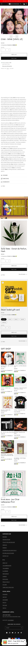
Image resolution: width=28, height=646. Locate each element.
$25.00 (9, 319)
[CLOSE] (25, 641)
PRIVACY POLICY (6, 582)
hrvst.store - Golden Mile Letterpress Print (5, 411)
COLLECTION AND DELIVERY (9, 542)
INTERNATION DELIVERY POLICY (9, 550)
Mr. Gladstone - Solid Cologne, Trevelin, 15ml (20, 459)
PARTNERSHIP (6, 573)
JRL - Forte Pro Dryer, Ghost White (7, 432)
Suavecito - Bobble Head (5, 387)
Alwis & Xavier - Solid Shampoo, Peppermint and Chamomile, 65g (7, 455)
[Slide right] (16, 36)
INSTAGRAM (5, 599)
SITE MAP (5, 584)
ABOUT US (5, 562)
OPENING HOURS (6, 539)
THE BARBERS (6, 568)
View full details (22, 274)
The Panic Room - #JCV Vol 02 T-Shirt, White (7, 366)
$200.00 (4, 322)
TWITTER (5, 597)
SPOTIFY (4, 602)
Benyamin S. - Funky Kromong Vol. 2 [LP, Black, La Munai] (20, 388)
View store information (7, 66)
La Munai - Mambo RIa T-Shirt (19, 410)
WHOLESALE (5, 579)
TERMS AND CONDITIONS (8, 587)
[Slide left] (11, 36)
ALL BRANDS (5, 571)
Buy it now (14, 58)
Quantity (2, 47)
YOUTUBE (5, 605)
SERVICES (5, 545)
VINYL (8, 68)
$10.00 (3, 319)
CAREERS (5, 576)
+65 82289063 (11, 620)
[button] (1, 3)
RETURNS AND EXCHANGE (8, 553)
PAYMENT (5, 547)
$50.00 (16, 319)
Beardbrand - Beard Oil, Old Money (19, 433)
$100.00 (22, 319)
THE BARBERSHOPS (7, 565)
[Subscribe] (21, 627)
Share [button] (3, 186)
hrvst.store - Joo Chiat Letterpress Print (20, 366)
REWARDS (5, 536)
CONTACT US (5, 555)
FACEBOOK (5, 594)
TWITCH (4, 608)
